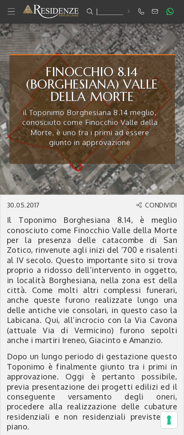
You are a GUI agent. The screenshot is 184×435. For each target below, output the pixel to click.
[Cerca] (128, 11)
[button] (92, 12)
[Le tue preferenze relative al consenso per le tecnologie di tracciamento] (169, 420)
